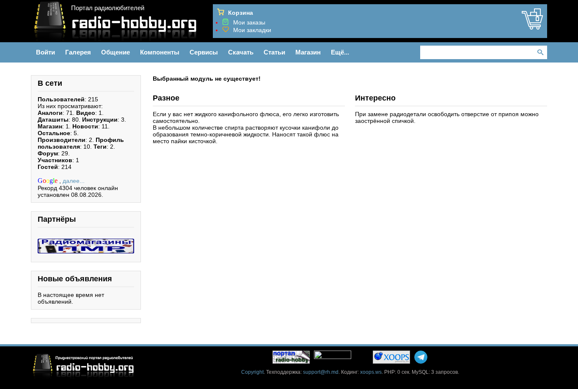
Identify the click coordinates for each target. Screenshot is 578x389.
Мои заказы (249, 22)
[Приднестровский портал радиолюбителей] (291, 357)
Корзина (240, 12)
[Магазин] (532, 26)
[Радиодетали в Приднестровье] (86, 242)
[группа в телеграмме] (420, 357)
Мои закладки (252, 30)
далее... (74, 180)
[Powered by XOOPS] (391, 357)
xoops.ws (371, 372)
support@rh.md (321, 372)
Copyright (252, 372)
